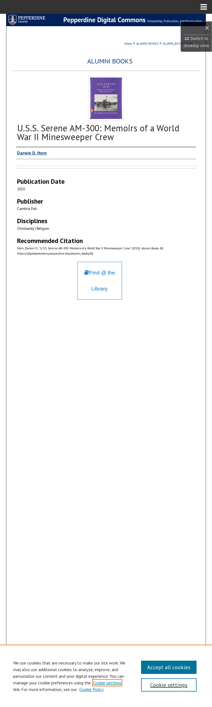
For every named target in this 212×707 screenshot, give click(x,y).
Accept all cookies (168, 667)
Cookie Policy (91, 689)
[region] (106, 676)
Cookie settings (107, 682)
